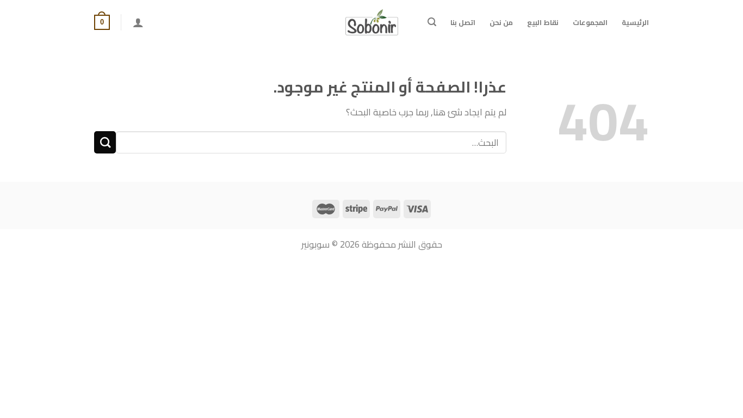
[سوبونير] (371, 22)
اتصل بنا (462, 22)
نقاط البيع (543, 22)
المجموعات (590, 22)
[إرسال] (105, 142)
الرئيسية (635, 22)
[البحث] (432, 22)
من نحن (501, 22)
